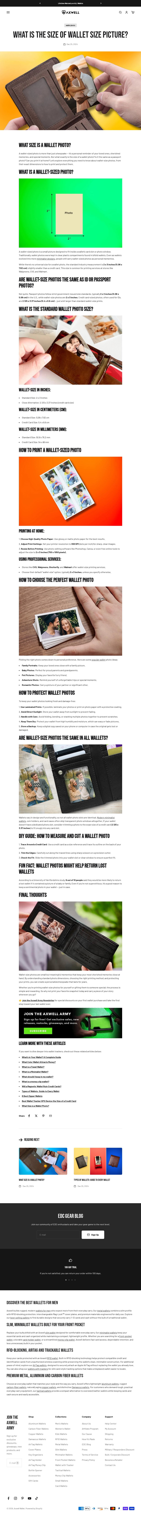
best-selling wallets (19, 1317)
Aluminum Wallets (37, 1423)
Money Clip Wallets (64, 1475)
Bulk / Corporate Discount (117, 1454)
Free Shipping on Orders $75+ (70, 3)
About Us (86, 1423)
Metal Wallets (61, 1444)
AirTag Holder (35, 1460)
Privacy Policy (88, 1460)
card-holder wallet (32, 1339)
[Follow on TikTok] (36, 1498)
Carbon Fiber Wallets (39, 1428)
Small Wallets (61, 1480)
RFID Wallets (61, 1439)
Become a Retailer (114, 1460)
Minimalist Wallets (64, 1454)
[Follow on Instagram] (15, 1498)
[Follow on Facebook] (8, 1498)
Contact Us (110, 1465)
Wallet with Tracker (64, 1465)
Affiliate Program (90, 1428)
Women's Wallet (62, 1428)
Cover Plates (35, 1449)
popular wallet (98, 659)
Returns (109, 1439)
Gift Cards (33, 1480)
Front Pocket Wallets (65, 1460)
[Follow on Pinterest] (22, 1498)
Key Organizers (36, 1454)
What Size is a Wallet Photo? (31, 1180)
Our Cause (87, 1434)
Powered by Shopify (34, 1508)
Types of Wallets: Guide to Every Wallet (92, 1180)
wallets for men (43, 1310)
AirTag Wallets (35, 1444)
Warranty (109, 1444)
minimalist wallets (108, 1332)
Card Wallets (61, 1486)
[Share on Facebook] (29, 1116)
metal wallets (103, 1310)
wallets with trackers (38, 1368)
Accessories (34, 1475)
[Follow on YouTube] (29, 1498)
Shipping (109, 1434)
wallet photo (70, 25)
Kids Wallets (61, 1434)
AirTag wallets (40, 1365)
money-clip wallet (66, 1339)
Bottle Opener (35, 1470)
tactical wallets (44, 1390)
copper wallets (49, 1387)
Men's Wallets (61, 1423)
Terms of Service (90, 1454)
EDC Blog (86, 1444)
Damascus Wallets (37, 1439)
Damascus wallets (80, 1387)
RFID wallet (52, 1358)
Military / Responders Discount (119, 1449)
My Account (110, 1428)
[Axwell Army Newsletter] (70, 1023)
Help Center (110, 1423)
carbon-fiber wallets (16, 1387)
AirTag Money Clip (37, 1465)
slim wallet (50, 1332)
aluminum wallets (110, 1383)
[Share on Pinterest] (43, 1116)
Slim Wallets (61, 1449)
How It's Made (88, 1439)
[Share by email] (50, 1116)
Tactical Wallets (62, 1470)
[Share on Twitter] (36, 1116)
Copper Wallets (36, 1434)
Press (84, 1449)
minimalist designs (46, 258)
